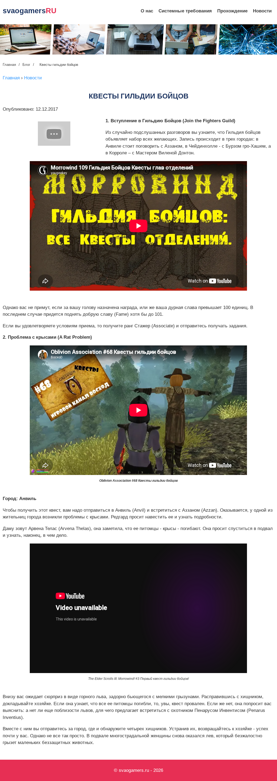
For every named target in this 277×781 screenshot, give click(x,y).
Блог (26, 65)
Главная (9, 65)
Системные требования (185, 10)
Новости (262, 10)
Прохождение (232, 10)
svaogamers (30, 11)
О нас (147, 10)
